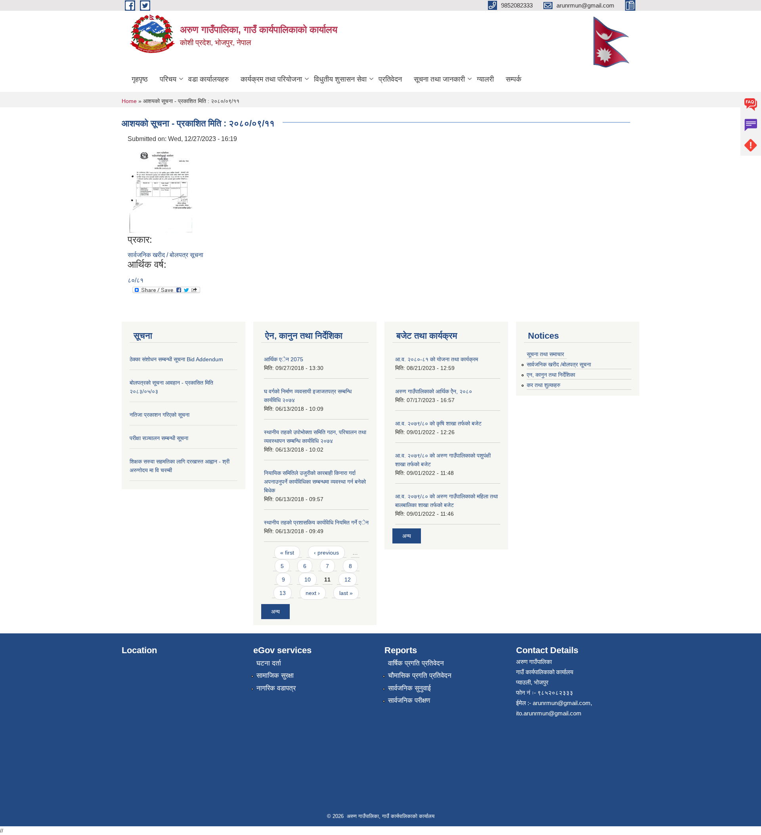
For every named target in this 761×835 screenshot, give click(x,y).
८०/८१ (135, 280)
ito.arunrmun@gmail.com (548, 713)
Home (129, 101)
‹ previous (326, 552)
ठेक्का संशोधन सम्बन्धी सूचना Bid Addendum (176, 359)
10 (307, 579)
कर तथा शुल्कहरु (543, 385)
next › (313, 593)
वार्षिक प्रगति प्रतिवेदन (416, 663)
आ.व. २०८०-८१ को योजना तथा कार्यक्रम (436, 359)
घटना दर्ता (268, 663)
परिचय (168, 79)
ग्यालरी (485, 79)
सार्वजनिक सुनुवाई (409, 688)
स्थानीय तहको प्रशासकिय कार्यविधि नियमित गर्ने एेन (316, 522)
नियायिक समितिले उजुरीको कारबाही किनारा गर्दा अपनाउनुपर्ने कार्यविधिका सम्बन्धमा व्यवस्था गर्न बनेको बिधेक (315, 482)
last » (346, 593)
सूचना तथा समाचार (545, 354)
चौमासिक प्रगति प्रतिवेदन (419, 675)
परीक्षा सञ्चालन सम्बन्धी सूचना (159, 438)
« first (287, 552)
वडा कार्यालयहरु (208, 79)
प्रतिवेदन (390, 79)
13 (282, 593)
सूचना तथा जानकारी (439, 79)
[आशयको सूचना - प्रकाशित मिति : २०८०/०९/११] (161, 188)
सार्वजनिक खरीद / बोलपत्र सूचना (165, 255)
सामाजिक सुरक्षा (275, 675)
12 (347, 579)
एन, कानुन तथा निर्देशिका (551, 375)
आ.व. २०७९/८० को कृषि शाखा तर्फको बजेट (438, 423)
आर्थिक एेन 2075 (283, 359)
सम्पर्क (513, 79)
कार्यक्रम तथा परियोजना (271, 79)
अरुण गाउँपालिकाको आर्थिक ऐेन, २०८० (433, 391)
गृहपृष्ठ (140, 79)
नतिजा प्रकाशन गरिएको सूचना (159, 415)
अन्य (275, 611)
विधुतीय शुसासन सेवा (340, 79)
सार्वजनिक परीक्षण (409, 700)
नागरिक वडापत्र (276, 688)
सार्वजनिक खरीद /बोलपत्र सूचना (559, 364)
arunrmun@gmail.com (562, 703)
